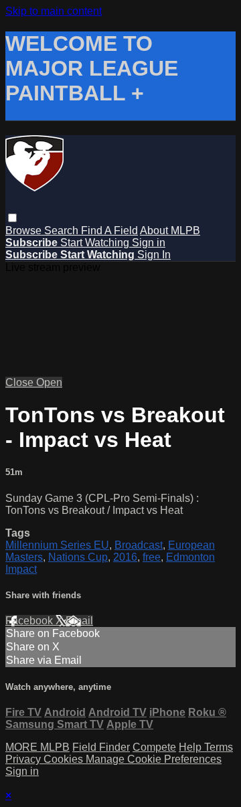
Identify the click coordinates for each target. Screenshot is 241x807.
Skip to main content (53, 11)
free (152, 557)
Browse (24, 230)
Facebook (30, 620)
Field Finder (101, 747)
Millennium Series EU (57, 545)
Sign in (148, 242)
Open (49, 382)
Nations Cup (78, 557)
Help (191, 747)
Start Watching (96, 242)
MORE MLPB (37, 747)
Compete (154, 747)
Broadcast (138, 545)
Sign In (154, 254)
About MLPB (170, 230)
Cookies (65, 759)
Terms (218, 747)
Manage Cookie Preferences (154, 759)
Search (62, 230)
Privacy (24, 759)
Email (79, 620)
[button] (12, 217)
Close (20, 382)
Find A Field (109, 230)
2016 (125, 557)
